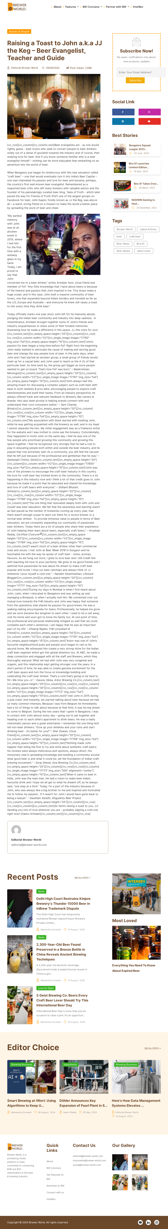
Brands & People (19, 31)
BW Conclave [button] (91, 6)
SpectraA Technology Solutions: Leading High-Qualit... (131, 1106)
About (57, 6)
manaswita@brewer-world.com (89, 1160)
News (41, 891)
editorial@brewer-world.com (88, 1156)
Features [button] (71, 6)
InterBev (138, 6)
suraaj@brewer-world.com (87, 1164)
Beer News (123, 243)
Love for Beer (46, 988)
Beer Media (123, 250)
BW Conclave (54, 1168)
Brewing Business (74, 1064)
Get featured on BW (55, 1176)
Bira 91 (141, 243)
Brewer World (125, 229)
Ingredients (18, 1064)
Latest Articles (148, 229)
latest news (143, 250)
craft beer (135, 236)
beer (119, 236)
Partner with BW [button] (116, 6)
